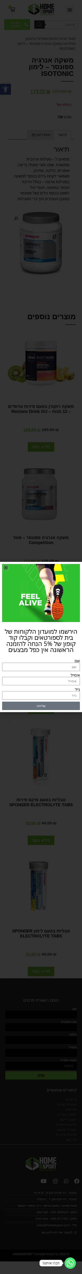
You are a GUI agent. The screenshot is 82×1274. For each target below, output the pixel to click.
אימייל (75, 675)
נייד (77, 689)
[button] (5, 567)
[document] (41, 637)
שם (77, 661)
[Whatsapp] (70, 1263)
